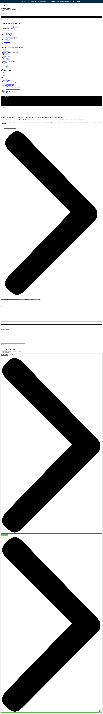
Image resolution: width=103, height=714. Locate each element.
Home (2, 96)
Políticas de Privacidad (17, 353)
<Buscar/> (16, 26)
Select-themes (10, 72)
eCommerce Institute (13, 352)
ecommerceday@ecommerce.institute (12, 10)
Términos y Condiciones (6, 353)
